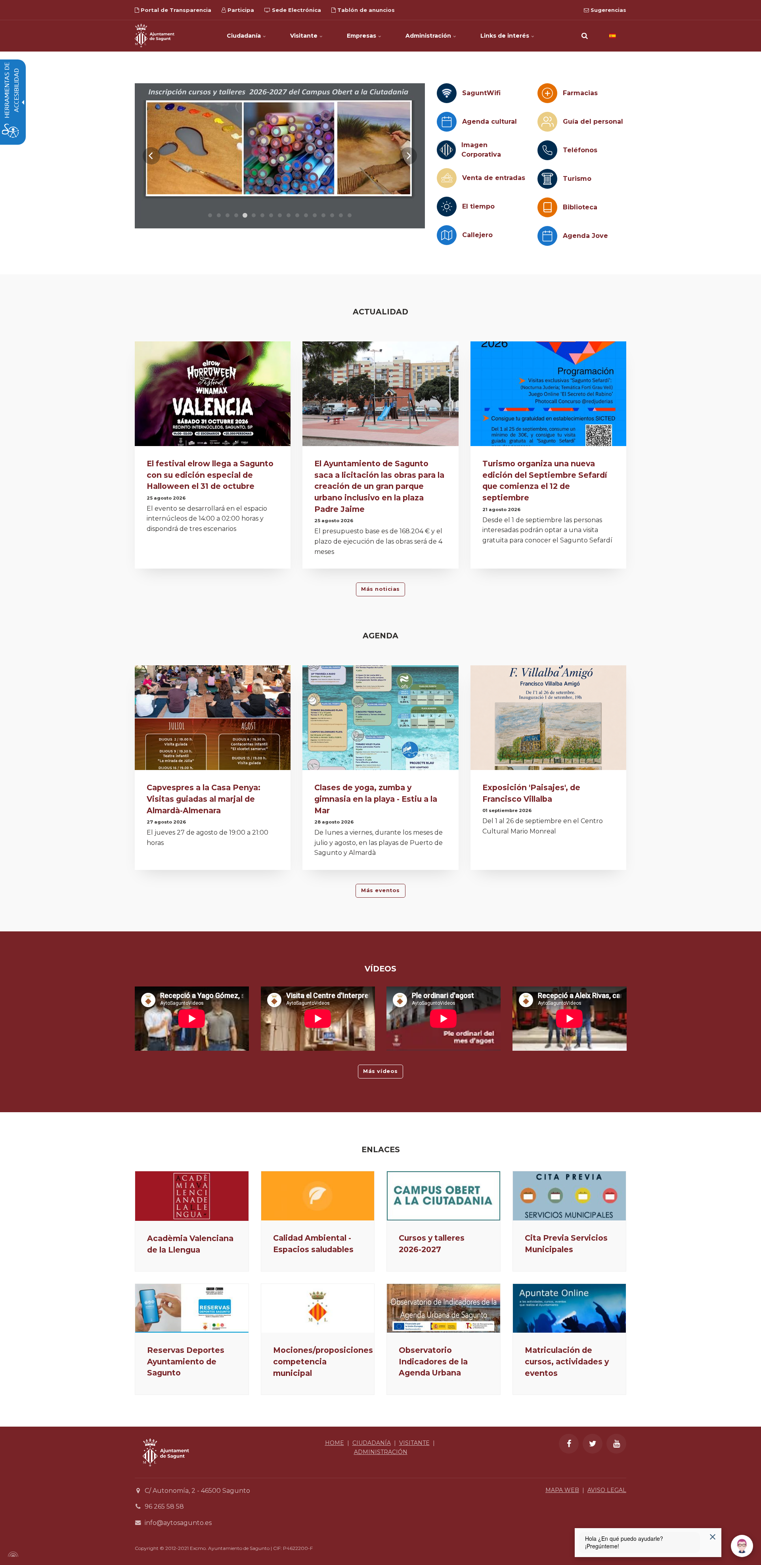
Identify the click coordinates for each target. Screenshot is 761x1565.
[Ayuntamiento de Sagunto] (154, 36)
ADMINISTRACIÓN (380, 1452)
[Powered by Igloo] (12, 1554)
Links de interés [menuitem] (505, 35)
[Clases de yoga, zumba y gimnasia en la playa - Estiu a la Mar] (380, 719)
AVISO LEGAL (606, 1490)
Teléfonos (580, 150)
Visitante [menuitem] (304, 35)
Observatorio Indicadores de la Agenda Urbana (433, 1361)
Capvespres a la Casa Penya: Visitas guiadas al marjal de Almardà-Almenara (203, 799)
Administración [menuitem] (429, 35)
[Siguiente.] (408, 156)
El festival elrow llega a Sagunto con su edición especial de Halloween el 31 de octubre (210, 475)
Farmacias (580, 93)
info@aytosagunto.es (178, 1523)
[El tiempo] (447, 206)
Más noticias (380, 589)
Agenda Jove (585, 235)
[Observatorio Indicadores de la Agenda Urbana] (443, 1308)
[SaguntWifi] (447, 93)
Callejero (477, 235)
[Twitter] (592, 1444)
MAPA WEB (562, 1490)
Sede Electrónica (295, 10)
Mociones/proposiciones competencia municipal (323, 1361)
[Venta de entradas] (447, 178)
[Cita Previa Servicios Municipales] (569, 1195)
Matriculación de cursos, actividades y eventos (567, 1361)
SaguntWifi (481, 93)
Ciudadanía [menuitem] (244, 35)
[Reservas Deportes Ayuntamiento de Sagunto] (192, 1308)
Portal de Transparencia (175, 10)
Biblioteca (580, 207)
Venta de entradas (493, 178)
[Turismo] (547, 179)
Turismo (577, 178)
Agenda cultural (489, 121)
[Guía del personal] (547, 122)
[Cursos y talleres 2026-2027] (443, 1195)
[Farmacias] (547, 93)
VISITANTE (414, 1442)
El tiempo (478, 206)
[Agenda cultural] (447, 122)
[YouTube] (616, 1444)
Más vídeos (380, 1071)
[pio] (260, 155)
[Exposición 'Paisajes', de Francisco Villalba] (548, 719)
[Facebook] (569, 1444)
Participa (240, 10)
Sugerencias (607, 10)
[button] (584, 36)
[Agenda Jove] (547, 236)
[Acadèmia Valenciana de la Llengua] (192, 1195)
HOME (334, 1442)
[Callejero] (447, 235)
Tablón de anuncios (365, 10)
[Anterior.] (151, 156)
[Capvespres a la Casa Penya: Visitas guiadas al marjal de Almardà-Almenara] (213, 719)
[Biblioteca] (547, 207)
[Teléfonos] (547, 150)
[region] (280, 155)
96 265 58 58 (164, 1506)
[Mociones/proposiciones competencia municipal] (318, 1308)
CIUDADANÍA (371, 1442)
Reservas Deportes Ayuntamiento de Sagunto (185, 1361)
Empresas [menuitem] (362, 35)
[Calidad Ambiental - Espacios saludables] (318, 1195)
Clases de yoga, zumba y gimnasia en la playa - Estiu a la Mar (375, 799)
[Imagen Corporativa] (446, 149)
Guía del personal (593, 121)
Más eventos (380, 890)
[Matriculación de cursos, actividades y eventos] (569, 1308)
